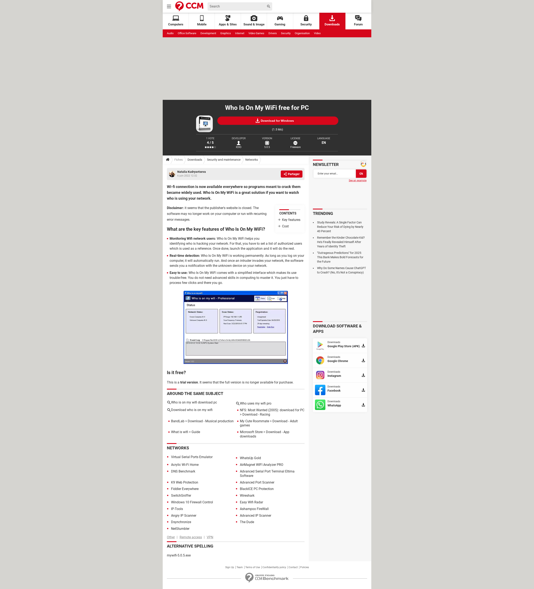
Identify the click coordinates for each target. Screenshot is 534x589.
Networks (251, 159)
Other (171, 537)
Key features (291, 220)
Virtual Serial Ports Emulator (192, 457)
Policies (304, 567)
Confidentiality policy (274, 567)
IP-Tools (177, 509)
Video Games (256, 33)
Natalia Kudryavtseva (191, 171)
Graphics (225, 33)
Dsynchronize (181, 522)
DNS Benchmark (183, 471)
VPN (210, 537)
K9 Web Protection (184, 482)
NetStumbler (180, 529)
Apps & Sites (228, 24)
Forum (358, 24)
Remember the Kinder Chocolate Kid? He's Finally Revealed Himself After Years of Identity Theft (341, 242)
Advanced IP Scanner (255, 516)
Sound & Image (253, 24)
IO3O (238, 147)
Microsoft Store (251, 432)
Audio (170, 33)
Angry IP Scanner (183, 516)
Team (240, 567)
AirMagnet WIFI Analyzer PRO (261, 465)
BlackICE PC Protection (257, 489)
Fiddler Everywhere (185, 489)
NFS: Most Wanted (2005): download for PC (272, 410)
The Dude (247, 522)
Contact (293, 567)
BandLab (177, 421)
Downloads (332, 24)
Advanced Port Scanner (257, 482)
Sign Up (229, 567)
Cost (285, 226)
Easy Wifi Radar (251, 502)
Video (317, 33)
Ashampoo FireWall (254, 509)
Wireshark (247, 496)
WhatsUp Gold (250, 458)
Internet (239, 33)
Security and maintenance (224, 159)
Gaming (280, 24)
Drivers (272, 33)
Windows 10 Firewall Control (192, 502)
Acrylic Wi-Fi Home (185, 465)
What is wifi (179, 432)
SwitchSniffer (181, 496)
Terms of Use (252, 567)
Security (306, 24)
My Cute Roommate (254, 421)
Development (208, 33)
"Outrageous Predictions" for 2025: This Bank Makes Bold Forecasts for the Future (340, 257)
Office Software (187, 33)
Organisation (302, 33)
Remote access (191, 537)
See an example (357, 180)
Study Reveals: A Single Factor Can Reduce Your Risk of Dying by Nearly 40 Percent (340, 227)
